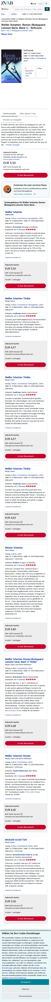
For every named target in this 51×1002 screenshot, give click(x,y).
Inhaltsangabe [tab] (9, 113)
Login (40, 4)
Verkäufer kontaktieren (13, 257)
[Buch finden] (47, 9)
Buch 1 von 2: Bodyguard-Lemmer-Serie (17, 30)
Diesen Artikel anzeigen (11, 159)
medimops (17, 313)
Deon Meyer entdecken (23, 194)
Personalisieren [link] (25, 996)
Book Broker (17, 677)
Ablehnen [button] (25, 989)
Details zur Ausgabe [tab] (12, 119)
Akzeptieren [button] (25, 982)
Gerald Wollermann (20, 771)
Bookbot (16, 562)
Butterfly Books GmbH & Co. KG (25, 855)
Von (29, 72)
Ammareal (17, 227)
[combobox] (29, 9)
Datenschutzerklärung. (17, 978)
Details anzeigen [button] (13, 145)
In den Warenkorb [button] (26, 175)
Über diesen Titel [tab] (28, 113)
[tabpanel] (24, 134)
